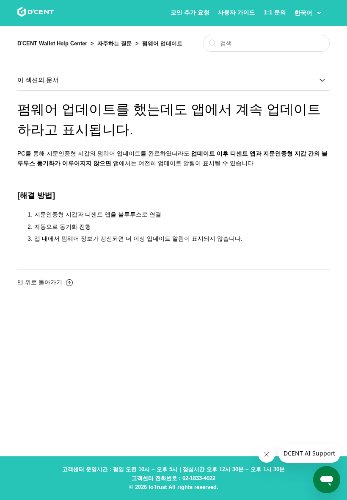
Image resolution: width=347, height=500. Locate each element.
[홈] (35, 14)
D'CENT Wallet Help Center (52, 43)
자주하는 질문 (114, 43)
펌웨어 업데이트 (162, 43)
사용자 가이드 (236, 12)
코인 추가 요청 (190, 12)
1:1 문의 (275, 12)
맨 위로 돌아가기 (40, 282)
